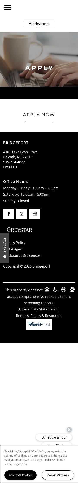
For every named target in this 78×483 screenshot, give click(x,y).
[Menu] (7, 7)
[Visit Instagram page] (21, 214)
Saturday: (11, 194)
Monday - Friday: (16, 188)
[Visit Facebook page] (8, 214)
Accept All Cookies (20, 475)
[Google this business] (34, 214)
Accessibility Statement (37, 309)
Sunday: (9, 200)
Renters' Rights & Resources (39, 315)
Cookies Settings (58, 475)
